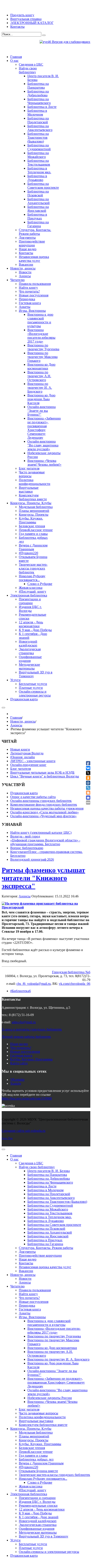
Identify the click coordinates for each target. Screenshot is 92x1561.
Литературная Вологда (26, 753)
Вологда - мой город (25, 836)
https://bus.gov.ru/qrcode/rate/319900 (27, 1098)
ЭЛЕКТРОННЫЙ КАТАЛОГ (31, 23)
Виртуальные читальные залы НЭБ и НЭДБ (42, 772)
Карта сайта (19, 1063)
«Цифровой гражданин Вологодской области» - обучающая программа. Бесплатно (45, 842)
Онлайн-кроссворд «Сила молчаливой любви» (44, 812)
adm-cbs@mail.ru (24, 1022)
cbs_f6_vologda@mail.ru (33, 983)
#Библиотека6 (20, 991)
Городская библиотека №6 (71, 972)
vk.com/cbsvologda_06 (74, 983)
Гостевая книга (21, 1055)
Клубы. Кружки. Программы (31, 1059)
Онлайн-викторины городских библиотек (41, 801)
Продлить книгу (22, 15)
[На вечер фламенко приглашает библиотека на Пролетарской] (44, 905)
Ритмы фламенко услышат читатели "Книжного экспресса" (43, 878)
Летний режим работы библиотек (26, 1036)
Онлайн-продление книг (28, 765)
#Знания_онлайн (22, 757)
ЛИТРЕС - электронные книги (32, 761)
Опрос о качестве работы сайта (33, 797)
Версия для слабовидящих (70, 42)
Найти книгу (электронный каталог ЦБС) (40, 832)
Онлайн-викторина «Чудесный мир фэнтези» (43, 816)
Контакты (17, 26)
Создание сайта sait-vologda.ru (23, 1130)
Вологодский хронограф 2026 (32, 859)
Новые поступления (25, 1051)
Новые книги (20, 749)
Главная (16, 717)
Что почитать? (20, 1048)
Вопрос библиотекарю (26, 848)
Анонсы (16, 725)
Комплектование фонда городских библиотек (43, 804)
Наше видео (19, 1044)
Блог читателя (20, 768)
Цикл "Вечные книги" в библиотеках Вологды (44, 776)
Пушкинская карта (24, 793)
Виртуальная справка (26, 19)
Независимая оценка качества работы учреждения (46, 808)
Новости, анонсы (23, 721)
